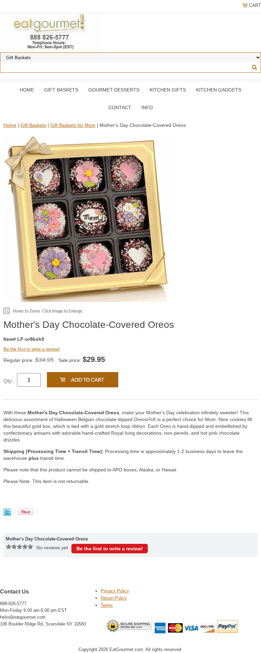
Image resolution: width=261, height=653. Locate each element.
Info (147, 107)
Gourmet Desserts (113, 90)
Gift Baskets (61, 90)
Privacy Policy (115, 590)
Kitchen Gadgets (218, 90)
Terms (107, 605)
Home (27, 90)
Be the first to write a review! (31, 349)
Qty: (8, 381)
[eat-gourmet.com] (50, 32)
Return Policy (114, 598)
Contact (119, 107)
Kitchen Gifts (168, 90)
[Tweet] (7, 514)
